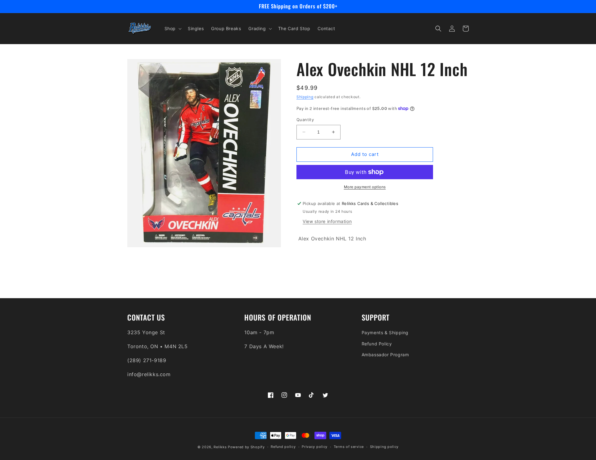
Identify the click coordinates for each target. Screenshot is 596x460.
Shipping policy (384, 446)
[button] (172, 28)
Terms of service (349, 446)
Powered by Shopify (246, 447)
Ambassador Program (385, 354)
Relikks (220, 447)
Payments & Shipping (385, 332)
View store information (327, 221)
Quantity (305, 119)
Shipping (305, 96)
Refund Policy (377, 343)
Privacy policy (314, 446)
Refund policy (283, 446)
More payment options (365, 186)
